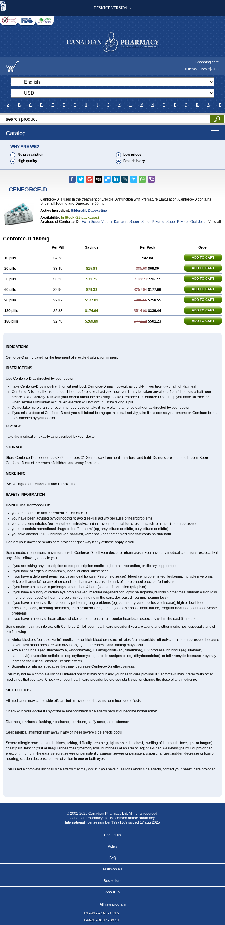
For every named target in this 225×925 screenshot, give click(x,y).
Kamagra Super (126, 222)
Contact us (112, 835)
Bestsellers (112, 881)
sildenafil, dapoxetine (89, 210)
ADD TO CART (203, 257)
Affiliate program (113, 904)
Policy (112, 846)
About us (112, 892)
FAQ (112, 858)
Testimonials (112, 869)
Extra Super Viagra (97, 222)
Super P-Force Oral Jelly (185, 222)
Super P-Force (152, 222)
